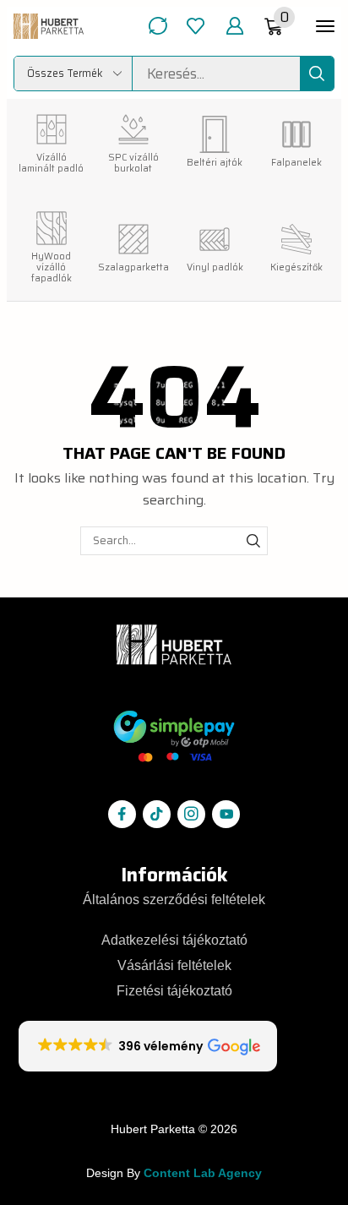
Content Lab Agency (203, 1173)
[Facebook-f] (122, 814)
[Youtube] (226, 814)
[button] (157, 26)
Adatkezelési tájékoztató (174, 939)
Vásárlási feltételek (174, 965)
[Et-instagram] (191, 814)
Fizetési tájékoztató (174, 990)
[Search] (317, 73)
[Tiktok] (157, 814)
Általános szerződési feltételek (174, 899)
